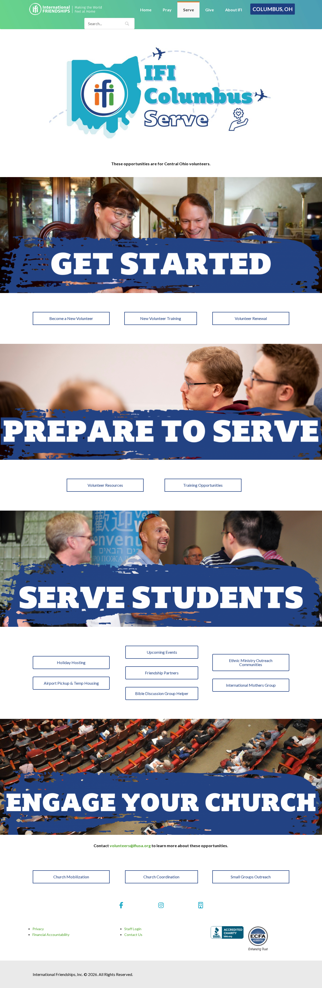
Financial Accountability (50, 934)
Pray (167, 9)
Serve (188, 9)
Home (145, 9)
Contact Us (133, 934)
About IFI (233, 9)
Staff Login (132, 929)
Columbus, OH (273, 9)
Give (209, 9)
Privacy (38, 929)
